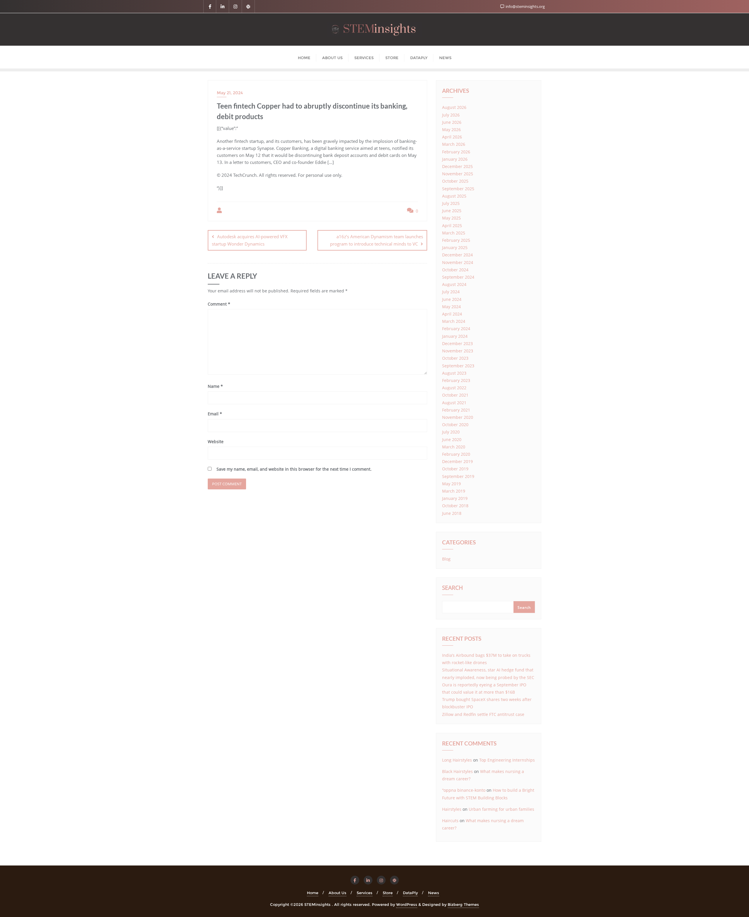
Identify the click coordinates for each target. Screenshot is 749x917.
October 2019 (455, 469)
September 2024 (458, 277)
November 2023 (457, 351)
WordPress (406, 904)
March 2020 (453, 447)
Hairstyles (451, 809)
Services (364, 892)
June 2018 (451, 513)
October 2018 (455, 505)
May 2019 (451, 483)
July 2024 (451, 291)
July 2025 (451, 203)
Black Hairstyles (457, 771)
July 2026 (451, 115)
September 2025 (458, 188)
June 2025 (451, 210)
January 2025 (455, 247)
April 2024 (452, 314)
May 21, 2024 (230, 92)
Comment (219, 304)
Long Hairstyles (457, 760)
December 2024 (457, 255)
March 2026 (453, 144)
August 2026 (454, 107)
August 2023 (454, 373)
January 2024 (455, 336)
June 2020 (451, 439)
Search (452, 588)
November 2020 (457, 417)
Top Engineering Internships (507, 760)
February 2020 (456, 454)
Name (215, 386)
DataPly (410, 892)
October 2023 (455, 358)
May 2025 (451, 218)
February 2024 (456, 328)
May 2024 (451, 306)
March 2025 (453, 233)
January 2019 (455, 498)
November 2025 (457, 173)
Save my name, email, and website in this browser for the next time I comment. (294, 469)
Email (215, 413)
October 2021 (455, 395)
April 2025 (452, 225)
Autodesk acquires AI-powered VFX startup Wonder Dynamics (250, 240)
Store (388, 892)
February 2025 (456, 240)
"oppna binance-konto (463, 790)
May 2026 (451, 129)
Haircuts (450, 820)
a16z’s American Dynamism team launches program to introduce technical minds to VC (376, 240)
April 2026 (452, 137)
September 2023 (458, 365)
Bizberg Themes (463, 904)
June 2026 (451, 122)
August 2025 (454, 196)
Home (312, 892)
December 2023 (457, 343)
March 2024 (453, 321)
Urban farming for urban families (501, 809)
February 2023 (456, 380)
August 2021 (454, 402)
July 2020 (451, 432)
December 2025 (457, 166)
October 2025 (455, 181)
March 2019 (453, 491)
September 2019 (458, 476)
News (433, 892)
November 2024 (457, 262)
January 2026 (455, 159)
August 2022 (454, 387)
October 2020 (455, 424)
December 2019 (457, 461)
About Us (337, 892)
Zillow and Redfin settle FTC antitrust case (483, 714)
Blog (446, 559)
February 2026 (456, 152)
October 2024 (455, 269)
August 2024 (454, 284)
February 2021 (456, 410)
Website (216, 441)
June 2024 (451, 299)
